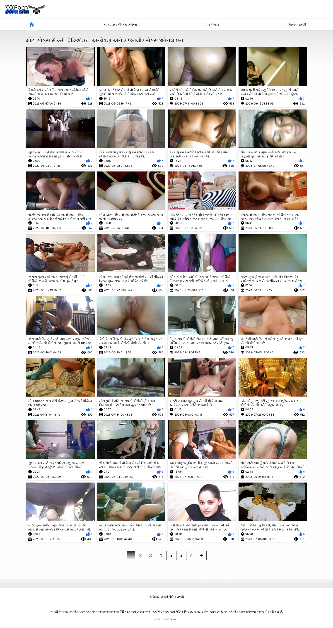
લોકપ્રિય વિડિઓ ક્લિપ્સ (120, 24)
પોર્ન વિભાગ (212, 24)
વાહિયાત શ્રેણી (296, 24)
